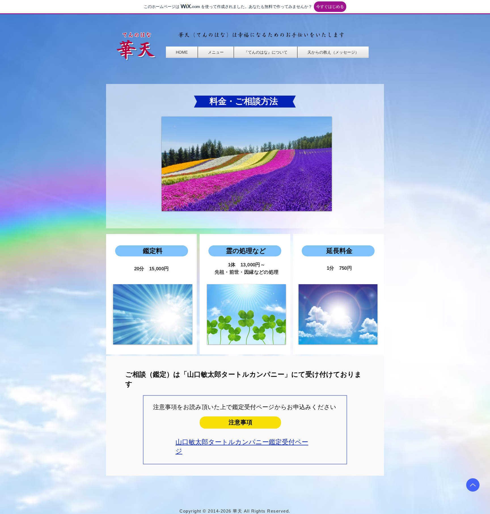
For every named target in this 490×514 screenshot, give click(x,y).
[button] (216, 52)
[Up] (473, 485)
